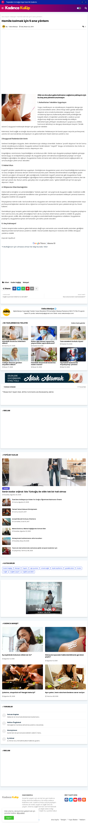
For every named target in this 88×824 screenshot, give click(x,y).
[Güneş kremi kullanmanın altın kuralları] (6, 541)
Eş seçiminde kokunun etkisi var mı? (17, 655)
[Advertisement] (44, 45)
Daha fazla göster (78, 323)
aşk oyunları (34, 568)
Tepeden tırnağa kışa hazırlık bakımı (21, 2)
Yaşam (25, 568)
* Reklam (82, 820)
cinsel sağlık (45, 568)
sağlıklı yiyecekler (28, 572)
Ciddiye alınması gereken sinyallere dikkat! (12, 364)
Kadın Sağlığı (16, 282)
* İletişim (63, 820)
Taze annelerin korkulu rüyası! (71, 341)
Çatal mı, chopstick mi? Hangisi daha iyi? (18, 692)
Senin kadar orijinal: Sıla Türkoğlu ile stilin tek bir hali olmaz (34, 491)
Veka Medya (47, 308)
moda (79, 568)
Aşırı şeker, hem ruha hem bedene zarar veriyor (65, 692)
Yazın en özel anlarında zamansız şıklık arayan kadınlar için (34, 548)
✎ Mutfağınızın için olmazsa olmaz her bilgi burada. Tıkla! (25, 247)
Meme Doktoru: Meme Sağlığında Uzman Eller (29, 529)
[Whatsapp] (23, 288)
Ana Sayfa (5, 17)
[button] (82, 2)
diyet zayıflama (57, 568)
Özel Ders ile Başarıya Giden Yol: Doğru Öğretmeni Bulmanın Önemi (37, 500)
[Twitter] (19, 288)
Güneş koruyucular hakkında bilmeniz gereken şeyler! (64, 656)
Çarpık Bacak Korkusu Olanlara (24, 519)
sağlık (5, 572)
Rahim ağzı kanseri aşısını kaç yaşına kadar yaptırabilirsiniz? (43, 342)
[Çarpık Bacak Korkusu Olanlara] (6, 522)
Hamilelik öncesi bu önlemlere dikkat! (14, 342)
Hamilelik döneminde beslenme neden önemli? (43, 364)
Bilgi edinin (21, 813)
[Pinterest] (28, 288)
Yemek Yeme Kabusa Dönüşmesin (24, 509)
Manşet (13, 17)
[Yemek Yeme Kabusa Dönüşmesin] (6, 512)
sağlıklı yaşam (15, 572)
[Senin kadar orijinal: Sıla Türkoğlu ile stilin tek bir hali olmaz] (44, 472)
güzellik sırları (69, 568)
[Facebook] (14, 288)
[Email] (32, 288)
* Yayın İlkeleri (72, 820)
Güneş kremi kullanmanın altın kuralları (27, 538)
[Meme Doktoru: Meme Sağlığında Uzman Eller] (6, 531)
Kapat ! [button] (9, 818)
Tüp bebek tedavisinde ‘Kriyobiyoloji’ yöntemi (69, 364)
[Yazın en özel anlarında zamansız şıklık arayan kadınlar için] (6, 551)
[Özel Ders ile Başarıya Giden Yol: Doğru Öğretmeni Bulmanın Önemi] (6, 502)
